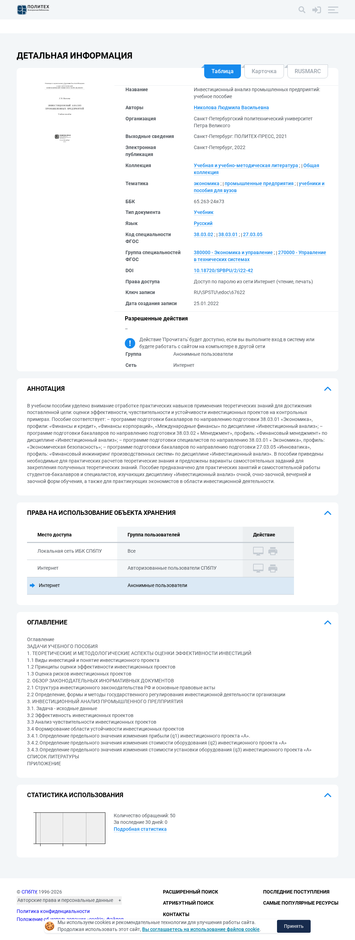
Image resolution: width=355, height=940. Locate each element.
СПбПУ (28, 892)
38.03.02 (203, 234)
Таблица (222, 71)
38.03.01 (228, 234)
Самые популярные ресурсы (300, 903)
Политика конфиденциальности (53, 911)
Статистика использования (75, 795)
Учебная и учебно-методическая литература (246, 165)
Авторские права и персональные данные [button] (65, 900)
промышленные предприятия (259, 183)
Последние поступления (296, 892)
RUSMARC (308, 71)
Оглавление (47, 622)
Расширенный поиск (190, 892)
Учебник (204, 212)
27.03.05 (252, 234)
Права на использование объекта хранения (101, 512)
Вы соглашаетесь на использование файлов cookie (201, 929)
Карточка (264, 71)
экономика (206, 183)
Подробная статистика (140, 829)
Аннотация (46, 388)
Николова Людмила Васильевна (231, 107)
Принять (294, 926)
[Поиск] (301, 9)
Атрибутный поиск (188, 903)
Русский (203, 223)
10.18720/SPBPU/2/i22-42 (223, 270)
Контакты (176, 914)
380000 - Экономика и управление (233, 252)
